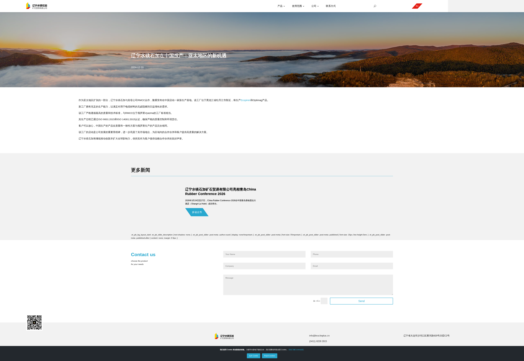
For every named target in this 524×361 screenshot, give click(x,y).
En (417, 6)
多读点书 (197, 212)
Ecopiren (245, 100)
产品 (280, 6)
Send (361, 301)
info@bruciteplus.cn (319, 335)
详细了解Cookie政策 (296, 349)
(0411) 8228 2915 (318, 341)
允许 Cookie (253, 356)
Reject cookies (269, 356)
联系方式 (331, 6)
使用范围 (297, 6)
